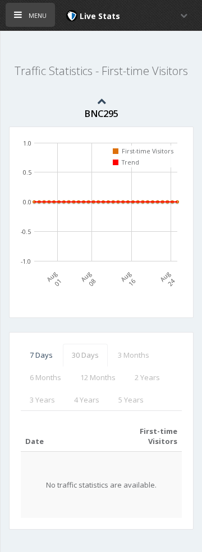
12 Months (98, 377)
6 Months (45, 377)
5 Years (131, 400)
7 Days (41, 355)
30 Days (85, 355)
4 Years (86, 400)
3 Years (42, 400)
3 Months (133, 355)
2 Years (147, 377)
